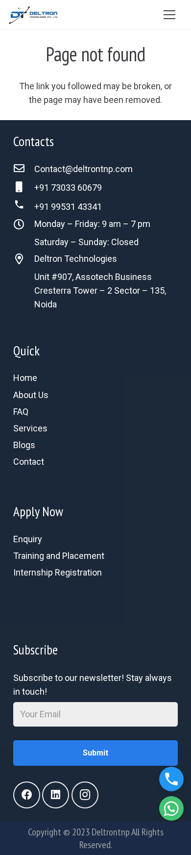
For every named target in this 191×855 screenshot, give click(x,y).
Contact (28, 461)
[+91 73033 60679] (23, 188)
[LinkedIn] (55, 794)
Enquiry (27, 539)
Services (30, 428)
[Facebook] (26, 794)
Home (25, 378)
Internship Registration (57, 572)
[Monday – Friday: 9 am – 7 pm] (23, 225)
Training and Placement (58, 556)
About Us (30, 395)
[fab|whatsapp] (95, 590)
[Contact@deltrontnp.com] (23, 169)
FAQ (20, 411)
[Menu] (169, 14)
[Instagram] (85, 794)
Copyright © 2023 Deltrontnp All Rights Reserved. (96, 838)
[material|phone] (95, 603)
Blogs (24, 445)
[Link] (33, 14)
